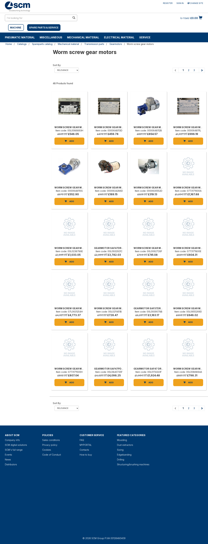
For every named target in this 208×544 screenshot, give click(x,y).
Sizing (120, 449)
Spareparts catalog (42, 44)
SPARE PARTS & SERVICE (43, 27)
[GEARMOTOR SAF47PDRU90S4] (109, 350)
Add (71, 141)
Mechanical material (83, 37)
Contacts (84, 449)
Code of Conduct (51, 454)
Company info (12, 440)
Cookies (46, 449)
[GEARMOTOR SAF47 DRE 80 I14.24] (148, 350)
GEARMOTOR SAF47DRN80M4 (112, 248)
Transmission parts (94, 44)
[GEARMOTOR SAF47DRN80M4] (109, 230)
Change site (196, 3)
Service (144, 37)
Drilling (120, 459)
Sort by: (57, 65)
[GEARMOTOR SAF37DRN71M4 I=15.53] (148, 290)
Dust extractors (125, 445)
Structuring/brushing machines (133, 464)
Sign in (180, 3)
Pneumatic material (20, 37)
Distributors (11, 464)
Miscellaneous (51, 37)
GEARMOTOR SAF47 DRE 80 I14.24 (154, 368)
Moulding (122, 440)
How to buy (86, 454)
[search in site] (74, 18)
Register (168, 3)
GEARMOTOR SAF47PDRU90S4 (112, 368)
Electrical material (119, 37)
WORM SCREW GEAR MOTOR (71, 127)
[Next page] (202, 70)
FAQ (82, 440)
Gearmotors (116, 44)
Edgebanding (124, 454)
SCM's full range (14, 449)
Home (9, 44)
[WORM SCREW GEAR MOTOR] (69, 109)
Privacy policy (49, 445)
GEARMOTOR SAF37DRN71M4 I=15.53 (155, 308)
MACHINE (15, 27)
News (8, 459)
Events (8, 454)
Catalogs (22, 44)
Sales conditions (51, 440)
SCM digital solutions (16, 445)
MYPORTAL (86, 445)
